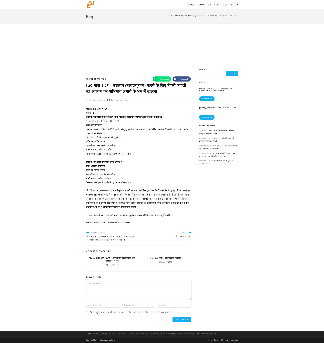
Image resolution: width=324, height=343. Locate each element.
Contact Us (234, 340)
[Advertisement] (162, 42)
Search (202, 69)
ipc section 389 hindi (122, 222)
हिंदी (112, 100)
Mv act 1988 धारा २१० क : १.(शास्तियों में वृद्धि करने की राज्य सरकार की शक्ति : (112, 259)
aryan (201, 130)
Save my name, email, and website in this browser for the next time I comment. (131, 312)
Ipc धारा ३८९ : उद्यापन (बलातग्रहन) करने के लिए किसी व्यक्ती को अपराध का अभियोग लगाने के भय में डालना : (206, 16)
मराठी (226, 340)
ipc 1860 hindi (109, 222)
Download (207, 99)
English (216, 340)
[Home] (166, 16)
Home (209, 340)
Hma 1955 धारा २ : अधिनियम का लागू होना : (165, 258)
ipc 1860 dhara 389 (97, 222)
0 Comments (125, 100)
